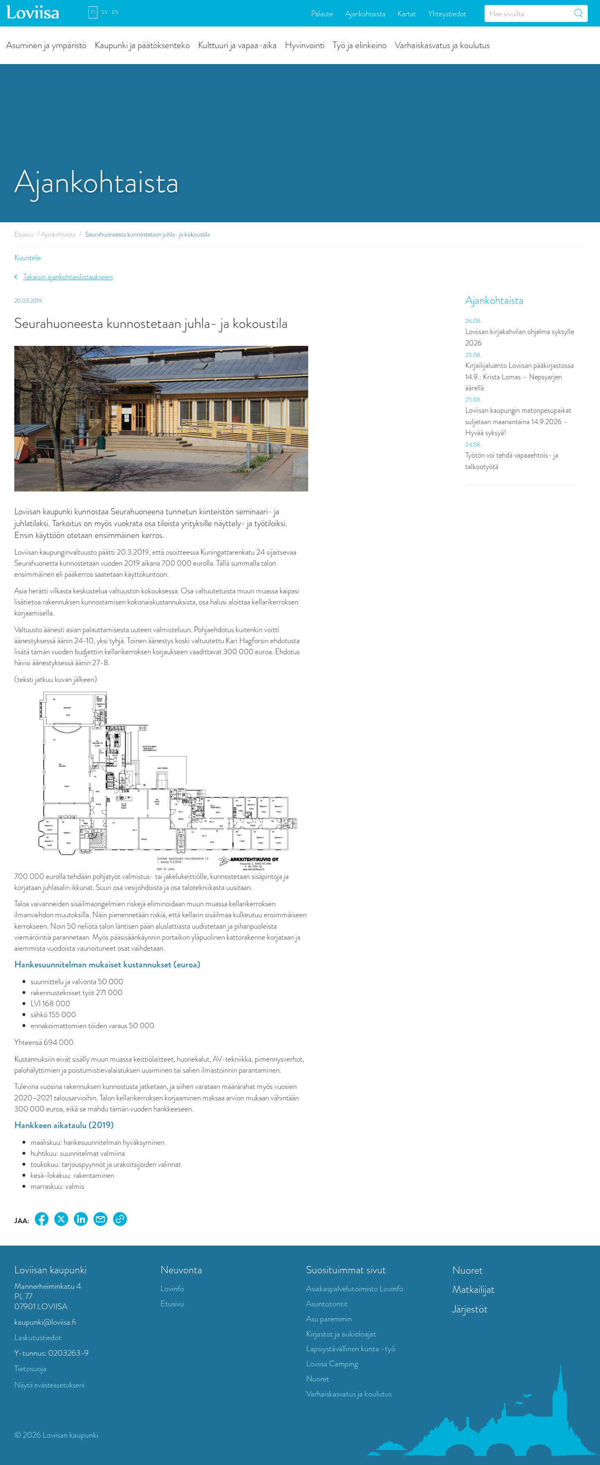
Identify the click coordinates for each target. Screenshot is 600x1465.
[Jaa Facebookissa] (41, 1220)
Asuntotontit (327, 1304)
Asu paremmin (329, 1319)
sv (105, 12)
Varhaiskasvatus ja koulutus (442, 44)
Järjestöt (470, 1309)
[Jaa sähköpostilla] (100, 1220)
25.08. (473, 354)
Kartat (407, 13)
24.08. (473, 444)
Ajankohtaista (365, 13)
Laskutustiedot (38, 1337)
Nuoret (317, 1379)
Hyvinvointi (304, 44)
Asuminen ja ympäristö (46, 44)
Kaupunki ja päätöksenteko (142, 44)
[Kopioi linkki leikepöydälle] (120, 1220)
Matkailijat (473, 1289)
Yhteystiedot (447, 13)
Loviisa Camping (332, 1364)
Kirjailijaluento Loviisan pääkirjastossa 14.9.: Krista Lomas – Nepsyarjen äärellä (519, 376)
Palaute (322, 13)
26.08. (473, 320)
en (115, 12)
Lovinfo (172, 1289)
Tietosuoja (30, 1368)
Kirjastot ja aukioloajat (341, 1334)
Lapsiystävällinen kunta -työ (351, 1348)
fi (93, 12)
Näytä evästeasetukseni (49, 1384)
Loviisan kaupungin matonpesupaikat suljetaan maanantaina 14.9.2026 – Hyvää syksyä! (518, 421)
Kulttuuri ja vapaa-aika (237, 44)
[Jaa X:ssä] (61, 1220)
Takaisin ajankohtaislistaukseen (68, 276)
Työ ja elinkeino (360, 44)
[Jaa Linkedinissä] (81, 1220)
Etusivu (23, 234)
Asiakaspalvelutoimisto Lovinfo (354, 1289)
